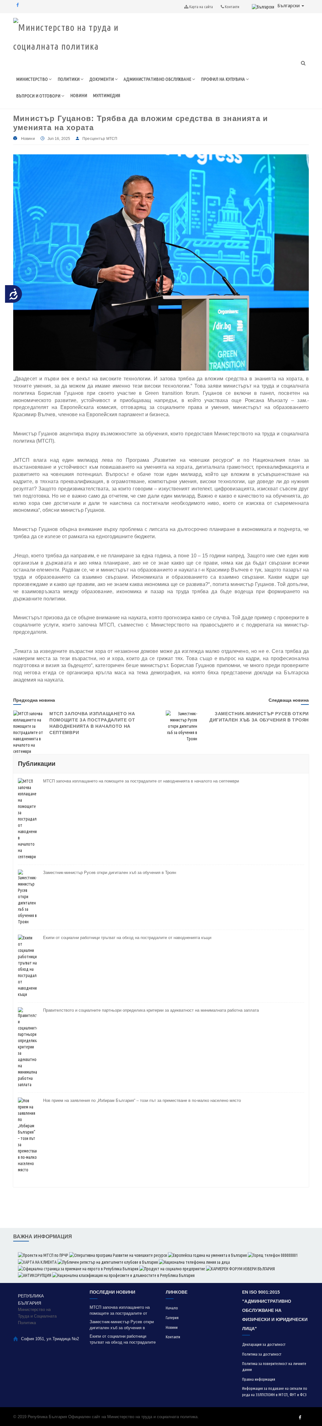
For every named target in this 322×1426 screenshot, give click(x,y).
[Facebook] (17, 5)
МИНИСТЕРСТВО (32, 79)
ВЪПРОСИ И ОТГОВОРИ (38, 95)
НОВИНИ (78, 95)
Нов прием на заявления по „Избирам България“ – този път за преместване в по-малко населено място (142, 1100)
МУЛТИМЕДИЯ (106, 95)
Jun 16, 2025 (58, 138)
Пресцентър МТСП (99, 138)
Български (289, 5)
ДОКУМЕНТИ (102, 79)
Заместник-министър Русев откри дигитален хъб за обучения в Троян (109, 872)
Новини (28, 138)
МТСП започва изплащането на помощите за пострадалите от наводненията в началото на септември (141, 781)
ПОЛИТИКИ (69, 79)
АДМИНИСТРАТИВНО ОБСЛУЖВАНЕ (158, 79)
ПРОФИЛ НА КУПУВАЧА (223, 79)
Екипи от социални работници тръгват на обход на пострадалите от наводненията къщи (127, 937)
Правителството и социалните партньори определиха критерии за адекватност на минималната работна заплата (151, 1010)
